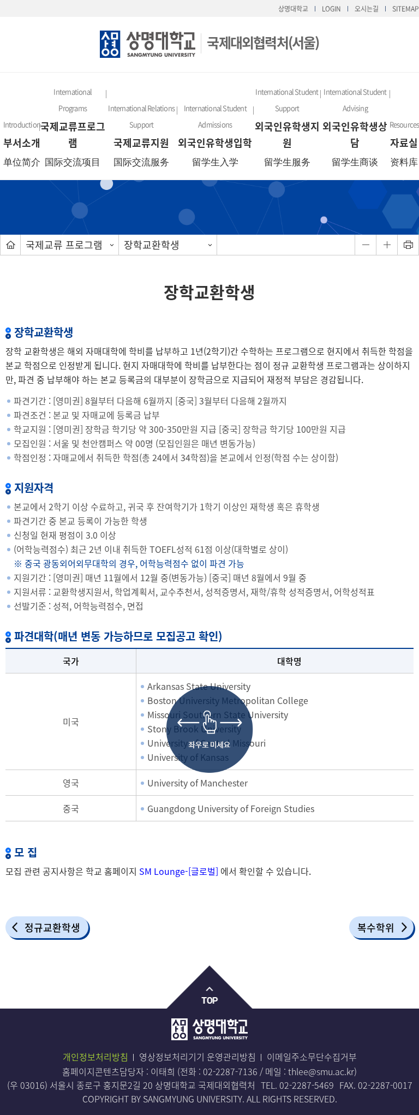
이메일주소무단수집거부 (312, 1056)
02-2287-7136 (230, 1071)
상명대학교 (293, 8)
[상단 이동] (210, 987)
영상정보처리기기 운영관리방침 (197, 1056)
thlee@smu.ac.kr (321, 1071)
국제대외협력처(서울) (263, 42)
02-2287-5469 (306, 1085)
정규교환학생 (52, 927)
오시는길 (367, 8)
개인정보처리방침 (95, 1056)
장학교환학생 (151, 244)
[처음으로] (10, 245)
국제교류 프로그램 (64, 244)
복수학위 (375, 927)
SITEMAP (405, 8)
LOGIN (331, 8)
